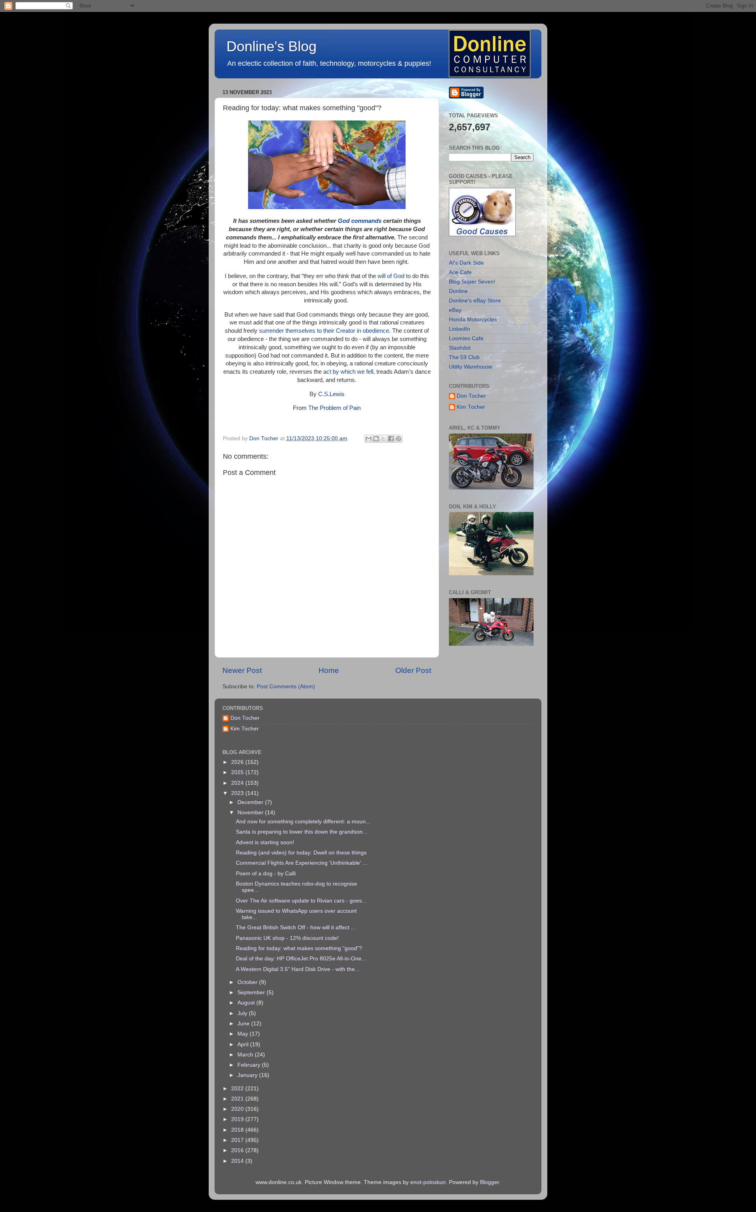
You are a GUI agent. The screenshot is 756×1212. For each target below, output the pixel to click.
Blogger (489, 1182)
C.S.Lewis (331, 394)
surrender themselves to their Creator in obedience (324, 331)
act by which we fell (348, 372)
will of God (391, 276)
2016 (238, 1150)
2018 (238, 1130)
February (249, 1065)
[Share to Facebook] (391, 439)
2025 (238, 772)
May (243, 1034)
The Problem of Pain (334, 408)
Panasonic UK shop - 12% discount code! (287, 938)
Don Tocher (471, 396)
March (246, 1055)
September (252, 992)
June (244, 1024)
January (248, 1075)
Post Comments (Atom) (286, 686)
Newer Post (242, 670)
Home (329, 670)
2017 (238, 1140)
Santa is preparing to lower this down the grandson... (301, 832)
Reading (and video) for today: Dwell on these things (301, 853)
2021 (238, 1099)
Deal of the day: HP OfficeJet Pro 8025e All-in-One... (301, 959)
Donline (458, 291)
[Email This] (368, 439)
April (243, 1044)
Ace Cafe (460, 272)
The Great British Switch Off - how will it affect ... (296, 927)
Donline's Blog (271, 46)
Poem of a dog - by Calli (266, 874)
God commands (360, 221)
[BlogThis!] (376, 439)
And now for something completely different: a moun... (303, 822)
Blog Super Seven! (472, 282)
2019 (238, 1119)
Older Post (413, 670)
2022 (238, 1089)
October (248, 982)
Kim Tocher (471, 407)
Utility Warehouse (470, 367)
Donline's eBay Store (475, 301)
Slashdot (460, 348)
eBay (455, 310)
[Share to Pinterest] (398, 439)
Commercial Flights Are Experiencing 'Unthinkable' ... (301, 863)
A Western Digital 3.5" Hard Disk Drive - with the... (297, 969)
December (251, 802)
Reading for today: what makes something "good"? (299, 948)
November (251, 812)
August (246, 1003)
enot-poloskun (428, 1182)
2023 (238, 793)
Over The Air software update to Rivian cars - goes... (301, 901)
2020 (238, 1109)
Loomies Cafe (466, 338)
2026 (238, 762)
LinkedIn (459, 329)
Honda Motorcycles (473, 319)
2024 (238, 783)
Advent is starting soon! (265, 842)
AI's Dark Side (466, 263)
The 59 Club (464, 357)
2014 (238, 1161)
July (243, 1013)
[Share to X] (383, 439)
